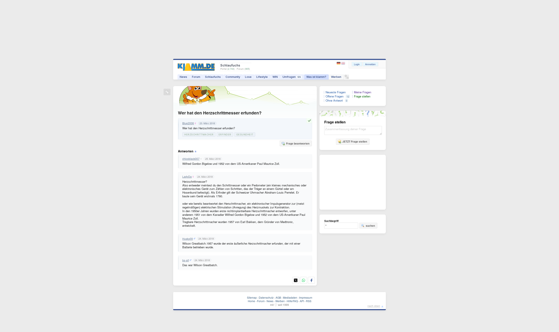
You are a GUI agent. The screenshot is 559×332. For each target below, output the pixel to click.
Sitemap (252, 297)
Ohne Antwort (334, 100)
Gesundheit (244, 134)
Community (233, 76)
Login (357, 64)
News (183, 76)
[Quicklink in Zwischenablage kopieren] (167, 92)
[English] (343, 63)
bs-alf (185, 260)
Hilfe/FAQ (292, 301)
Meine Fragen (362, 92)
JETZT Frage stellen (354, 141)
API (302, 301)
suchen (370, 226)
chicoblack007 (191, 158)
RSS (308, 301)
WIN (275, 76)
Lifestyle (262, 76)
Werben (336, 76)
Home (251, 301)
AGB (278, 297)
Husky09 (187, 238)
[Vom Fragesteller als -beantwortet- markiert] (310, 120)
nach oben (373, 306)
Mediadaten (290, 297)
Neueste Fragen (336, 92)
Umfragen (292, 76)
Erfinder (225, 134)
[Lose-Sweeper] (347, 78)
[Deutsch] (339, 63)
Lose (248, 76)
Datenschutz (266, 297)
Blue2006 (188, 123)
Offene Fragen (334, 96)
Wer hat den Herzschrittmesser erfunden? (220, 113)
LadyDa (187, 176)
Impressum (305, 297)
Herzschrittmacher (199, 134)
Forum (196, 76)
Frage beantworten (297, 143)
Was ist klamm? (316, 76)
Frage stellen (362, 96)
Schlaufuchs (213, 76)
